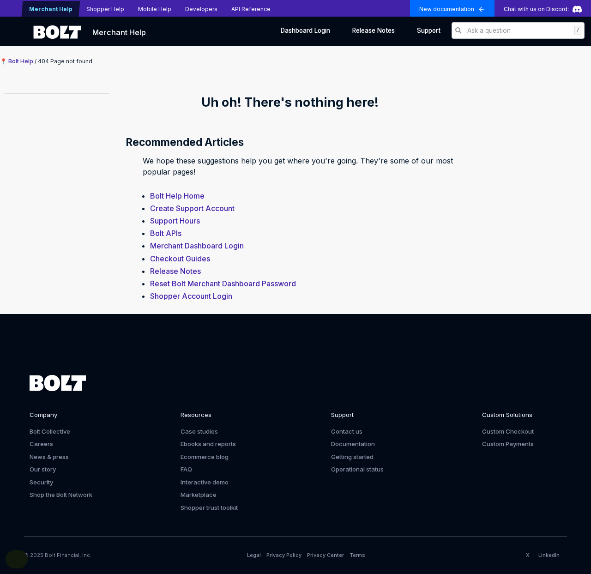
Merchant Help (119, 32)
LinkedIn (549, 555)
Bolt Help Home (177, 195)
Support (428, 30)
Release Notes (373, 30)
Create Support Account (192, 208)
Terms (357, 555)
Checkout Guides (180, 258)
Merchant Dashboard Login (197, 245)
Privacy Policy (284, 555)
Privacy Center (325, 555)
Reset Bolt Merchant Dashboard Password (223, 283)
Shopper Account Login (191, 296)
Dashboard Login (305, 30)
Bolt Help (20, 61)
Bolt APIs (165, 233)
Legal (254, 555)
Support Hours (175, 220)
